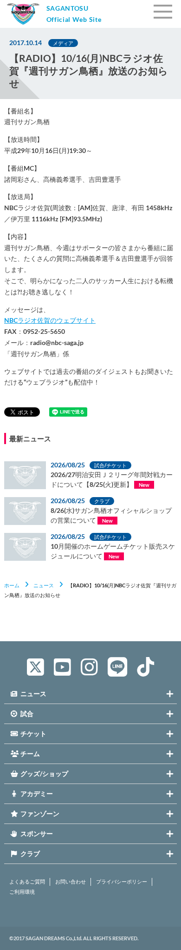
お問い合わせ (70, 881)
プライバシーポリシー (121, 881)
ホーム (11, 585)
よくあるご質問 (27, 881)
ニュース (43, 585)
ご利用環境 (22, 892)
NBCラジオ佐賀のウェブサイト (50, 320)
